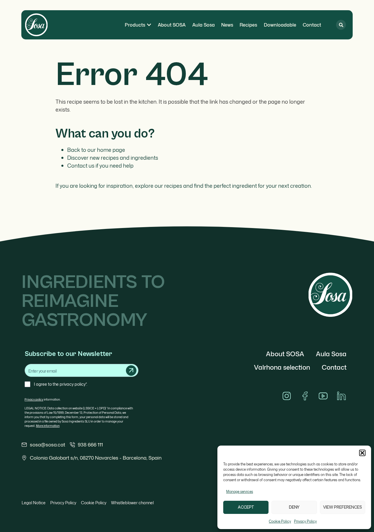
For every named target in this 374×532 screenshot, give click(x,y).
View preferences (342, 507)
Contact (334, 367)
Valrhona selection (282, 367)
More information (48, 426)
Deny (294, 507)
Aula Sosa (331, 353)
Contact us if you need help (100, 165)
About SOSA (285, 353)
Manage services (239, 491)
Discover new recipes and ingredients (112, 157)
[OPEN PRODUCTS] (149, 24)
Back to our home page (96, 150)
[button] (362, 453)
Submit (131, 370)
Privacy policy (34, 399)
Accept (246, 507)
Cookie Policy (280, 521)
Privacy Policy (305, 521)
